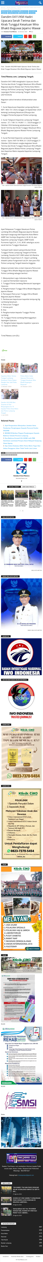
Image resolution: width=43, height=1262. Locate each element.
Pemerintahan (24, 13)
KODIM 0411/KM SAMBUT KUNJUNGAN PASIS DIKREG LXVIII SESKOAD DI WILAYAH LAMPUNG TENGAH (21, 503)
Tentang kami (30, 1256)
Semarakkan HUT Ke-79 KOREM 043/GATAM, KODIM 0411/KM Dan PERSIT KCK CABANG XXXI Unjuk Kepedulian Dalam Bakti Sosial (35, 504)
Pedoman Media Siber (17, 1256)
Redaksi (38, 1256)
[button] (39, 3)
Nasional (34, 453)
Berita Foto (24, 11)
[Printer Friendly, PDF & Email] (4, 351)
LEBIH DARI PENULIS (28, 487)
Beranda (3, 7)
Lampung (4, 13)
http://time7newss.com (21, 478)
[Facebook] (21, 481)
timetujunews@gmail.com (26, 1175)
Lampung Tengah (13, 13)
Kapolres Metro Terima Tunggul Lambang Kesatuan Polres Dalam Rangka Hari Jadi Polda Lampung (9, 380)
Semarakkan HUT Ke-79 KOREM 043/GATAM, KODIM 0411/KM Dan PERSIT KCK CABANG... (25, 1211)
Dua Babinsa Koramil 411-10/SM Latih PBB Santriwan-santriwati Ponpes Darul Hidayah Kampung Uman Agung (22, 440)
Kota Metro (33, 11)
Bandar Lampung (11, 7)
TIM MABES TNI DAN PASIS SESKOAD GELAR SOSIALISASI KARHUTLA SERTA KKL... (26, 1189)
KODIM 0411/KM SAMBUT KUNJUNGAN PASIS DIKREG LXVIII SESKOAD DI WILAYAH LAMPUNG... (26, 1200)
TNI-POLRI (32, 13)
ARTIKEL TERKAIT (14, 487)
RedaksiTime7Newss (10, 31)
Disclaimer (6, 1256)
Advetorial (16, 11)
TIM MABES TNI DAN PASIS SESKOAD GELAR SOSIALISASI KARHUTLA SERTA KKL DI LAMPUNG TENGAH (7, 503)
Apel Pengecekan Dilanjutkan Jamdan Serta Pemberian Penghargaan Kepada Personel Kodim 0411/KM (20, 428)
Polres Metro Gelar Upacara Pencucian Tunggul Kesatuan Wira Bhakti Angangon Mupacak (28, 380)
